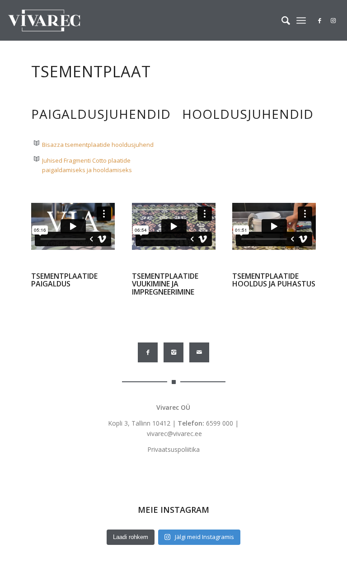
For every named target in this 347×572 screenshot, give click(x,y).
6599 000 (219, 423)
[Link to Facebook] (320, 20)
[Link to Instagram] (333, 20)
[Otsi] (281, 20)
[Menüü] (301, 20)
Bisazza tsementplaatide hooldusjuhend (98, 145)
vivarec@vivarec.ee (174, 433)
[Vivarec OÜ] (44, 20)
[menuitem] (281, 20)
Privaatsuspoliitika (173, 449)
